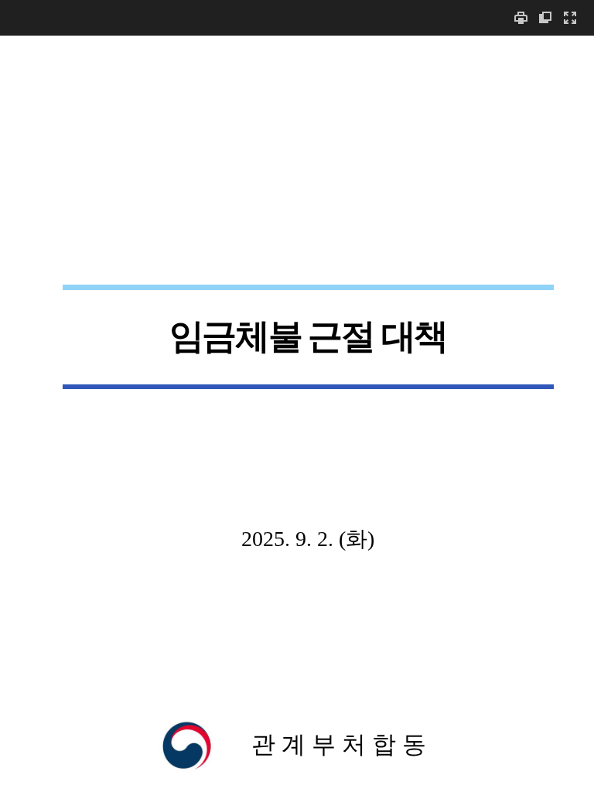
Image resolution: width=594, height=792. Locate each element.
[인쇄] (520, 17)
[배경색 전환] (545, 17)
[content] (297, 413)
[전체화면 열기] (570, 17)
